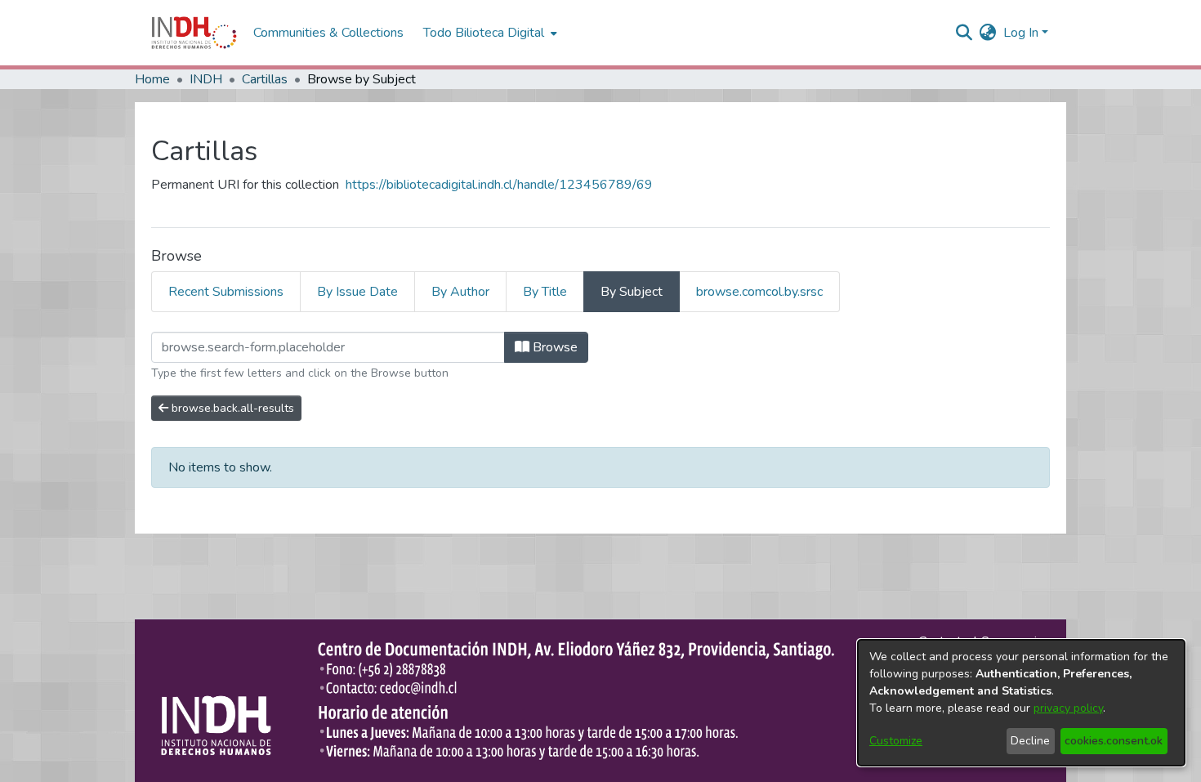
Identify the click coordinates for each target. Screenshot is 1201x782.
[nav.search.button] (964, 32)
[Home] (194, 32)
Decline (1030, 740)
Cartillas (265, 79)
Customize (895, 740)
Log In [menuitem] (1020, 33)
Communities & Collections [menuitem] (328, 33)
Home (152, 79)
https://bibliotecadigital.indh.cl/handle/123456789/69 (499, 185)
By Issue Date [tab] (357, 292)
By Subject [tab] (631, 292)
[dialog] (1021, 703)
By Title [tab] (545, 292)
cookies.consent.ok (1114, 740)
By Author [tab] (460, 292)
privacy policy (1068, 708)
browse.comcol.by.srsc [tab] (759, 292)
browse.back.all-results (231, 408)
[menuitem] (988, 32)
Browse (553, 347)
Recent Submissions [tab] (226, 292)
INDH (206, 79)
